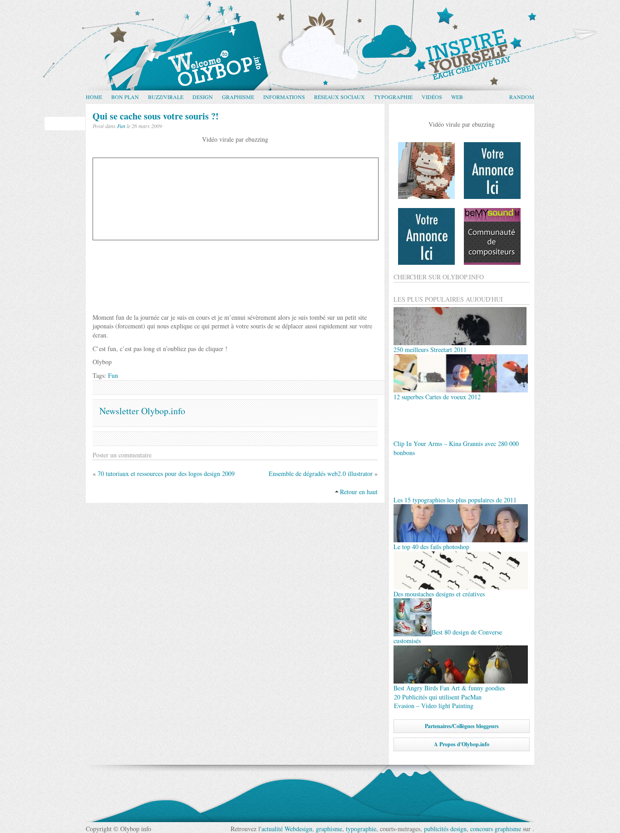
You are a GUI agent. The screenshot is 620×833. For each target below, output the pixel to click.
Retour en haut (359, 491)
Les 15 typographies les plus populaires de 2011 (455, 500)
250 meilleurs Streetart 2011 (430, 349)
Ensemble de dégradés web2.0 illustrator (321, 473)
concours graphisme (495, 828)
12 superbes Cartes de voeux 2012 (437, 396)
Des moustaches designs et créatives (439, 594)
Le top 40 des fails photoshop (431, 546)
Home (94, 96)
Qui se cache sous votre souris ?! (156, 116)
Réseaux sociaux (339, 96)
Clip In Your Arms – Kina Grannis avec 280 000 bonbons (456, 448)
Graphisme (238, 96)
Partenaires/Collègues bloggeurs (462, 726)
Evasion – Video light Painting (433, 705)
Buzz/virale (165, 96)
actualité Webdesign (286, 828)
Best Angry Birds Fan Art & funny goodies (449, 688)
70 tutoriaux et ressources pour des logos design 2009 (166, 473)
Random (521, 96)
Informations (284, 96)
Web (457, 96)
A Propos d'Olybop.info (461, 744)
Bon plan (125, 96)
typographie (361, 828)
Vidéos (432, 96)
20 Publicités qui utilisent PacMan (438, 697)
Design (202, 96)
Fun (121, 125)
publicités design (445, 828)
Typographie (393, 96)
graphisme (329, 828)
